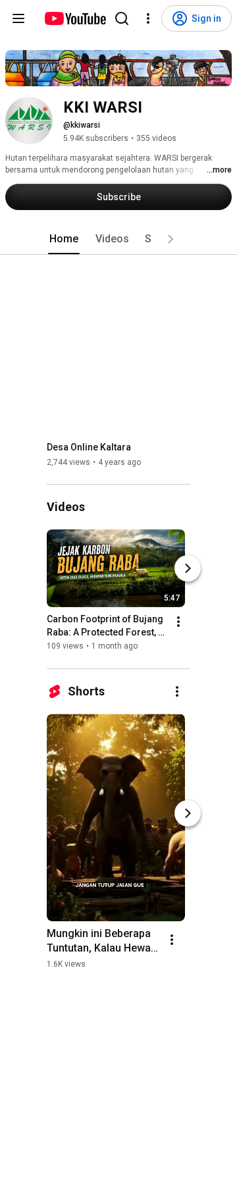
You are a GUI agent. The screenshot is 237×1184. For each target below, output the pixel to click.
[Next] (187, 569)
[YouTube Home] (74, 18)
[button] (170, 239)
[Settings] (148, 18)
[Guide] (18, 18)
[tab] (64, 239)
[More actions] (178, 622)
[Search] (122, 18)
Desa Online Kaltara (89, 447)
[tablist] (118, 239)
